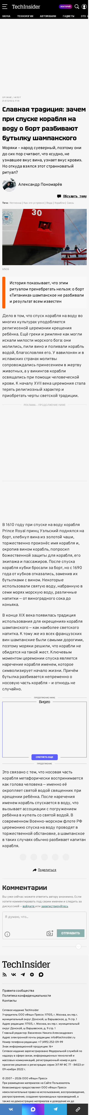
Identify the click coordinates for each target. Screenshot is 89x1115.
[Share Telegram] (55, 1109)
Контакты (9, 1001)
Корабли (60, 203)
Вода (49, 203)
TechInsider (26, 7)
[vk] (13, 974)
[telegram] (23, 974)
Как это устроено (34, 203)
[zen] (32, 974)
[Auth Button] (84, 6)
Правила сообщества (18, 991)
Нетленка (15, 203)
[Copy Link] (78, 1109)
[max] (41, 974)
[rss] (4, 974)
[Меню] (4, 6)
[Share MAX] (33, 1109)
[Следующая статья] (44, 946)
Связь (70, 203)
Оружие (7, 98)
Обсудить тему (75, 196)
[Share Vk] (11, 1109)
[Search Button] (76, 6)
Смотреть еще (44, 757)
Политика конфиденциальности (26, 996)
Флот (17, 98)
